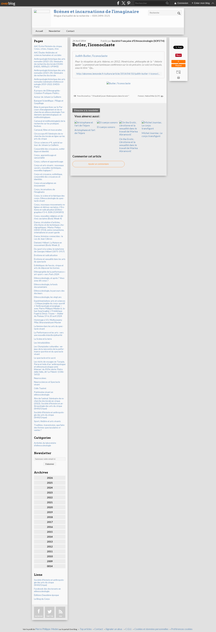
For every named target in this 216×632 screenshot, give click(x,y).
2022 (50, 497)
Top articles (86, 629)
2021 (50, 502)
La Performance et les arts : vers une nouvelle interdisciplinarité (49, 333)
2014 (50, 536)
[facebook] (118, 3)
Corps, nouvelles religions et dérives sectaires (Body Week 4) (49, 217)
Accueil (39, 31)
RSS (60, 616)
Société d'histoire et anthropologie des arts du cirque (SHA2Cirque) (49, 415)
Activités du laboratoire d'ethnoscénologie (45, 444)
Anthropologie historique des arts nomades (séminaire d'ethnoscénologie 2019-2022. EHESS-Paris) (49, 83)
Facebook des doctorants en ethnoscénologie (47, 590)
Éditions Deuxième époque (46, 595)
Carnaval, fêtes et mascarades (48, 130)
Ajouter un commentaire (98, 164)
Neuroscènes (40, 378)
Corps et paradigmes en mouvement (45, 184)
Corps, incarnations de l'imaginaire (44, 190)
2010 (50, 556)
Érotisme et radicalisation (46, 255)
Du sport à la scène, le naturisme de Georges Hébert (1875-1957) (49, 250)
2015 (50, 531)
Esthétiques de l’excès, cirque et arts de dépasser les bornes (48, 266)
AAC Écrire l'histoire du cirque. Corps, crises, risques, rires (48, 47)
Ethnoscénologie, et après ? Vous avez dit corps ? (49, 279)
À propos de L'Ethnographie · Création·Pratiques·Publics (47, 91)
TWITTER (49, 616)
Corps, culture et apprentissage (48, 161)
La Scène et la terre (43, 339)
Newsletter (54, 31)
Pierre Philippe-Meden (47, 629)
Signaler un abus (114, 629)
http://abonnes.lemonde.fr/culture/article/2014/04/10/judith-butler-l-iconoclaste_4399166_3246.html (118, 74)
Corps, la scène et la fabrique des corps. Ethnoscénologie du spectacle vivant (49, 198)
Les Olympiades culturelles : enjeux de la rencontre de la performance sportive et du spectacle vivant (49, 350)
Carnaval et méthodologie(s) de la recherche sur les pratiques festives (49, 123)
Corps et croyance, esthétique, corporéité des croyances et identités (48, 177)
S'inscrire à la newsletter (86, 110)
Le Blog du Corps (42, 599)
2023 (50, 492)
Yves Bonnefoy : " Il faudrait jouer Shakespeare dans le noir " (103, 96)
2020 (50, 507)
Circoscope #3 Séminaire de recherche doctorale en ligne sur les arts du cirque (49, 136)
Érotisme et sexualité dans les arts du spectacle (49, 260)
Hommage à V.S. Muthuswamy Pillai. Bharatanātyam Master (48, 321)
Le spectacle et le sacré (45, 358)
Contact (70, 31)
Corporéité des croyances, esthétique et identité (49, 150)
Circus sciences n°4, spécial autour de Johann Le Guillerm (48, 143)
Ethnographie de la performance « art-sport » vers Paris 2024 (49, 273)
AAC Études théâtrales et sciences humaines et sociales (47, 53)
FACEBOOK (39, 616)
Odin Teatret (40, 388)
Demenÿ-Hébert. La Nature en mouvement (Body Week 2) (48, 243)
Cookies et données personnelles (151, 629)
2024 (50, 487)
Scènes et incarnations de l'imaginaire (96, 11)
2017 (50, 522)
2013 (50, 541)
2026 (50, 477)
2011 (50, 551)
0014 (50, 566)
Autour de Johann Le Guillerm (47, 97)
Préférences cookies (181, 629)
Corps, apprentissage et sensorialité (45, 156)
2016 (50, 526)
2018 (50, 517)
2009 (50, 561)
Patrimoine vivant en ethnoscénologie (43, 393)
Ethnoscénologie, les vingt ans (48, 297)
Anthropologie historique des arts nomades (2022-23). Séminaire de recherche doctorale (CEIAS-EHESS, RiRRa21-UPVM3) (49, 63)
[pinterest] (129, 3)
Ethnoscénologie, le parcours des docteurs (49, 292)
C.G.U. (128, 629)
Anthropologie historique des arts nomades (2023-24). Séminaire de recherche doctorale (49, 73)
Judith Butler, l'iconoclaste (91, 55)
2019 (50, 512)
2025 (50, 482)
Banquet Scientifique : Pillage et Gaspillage (48, 102)
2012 (50, 546)
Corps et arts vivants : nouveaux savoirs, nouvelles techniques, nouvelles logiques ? (49, 168)
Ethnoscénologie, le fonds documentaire (46, 285)
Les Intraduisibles (42, 342)
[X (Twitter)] (123, 3)
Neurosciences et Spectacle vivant (47, 383)
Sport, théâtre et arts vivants (47, 421)
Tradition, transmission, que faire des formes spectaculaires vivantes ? (49, 427)
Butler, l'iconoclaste (93, 44)
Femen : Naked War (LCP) (149, 96)
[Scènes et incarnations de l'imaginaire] (42, 18)
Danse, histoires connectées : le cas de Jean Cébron (48, 237)
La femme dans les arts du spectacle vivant (48, 327)
